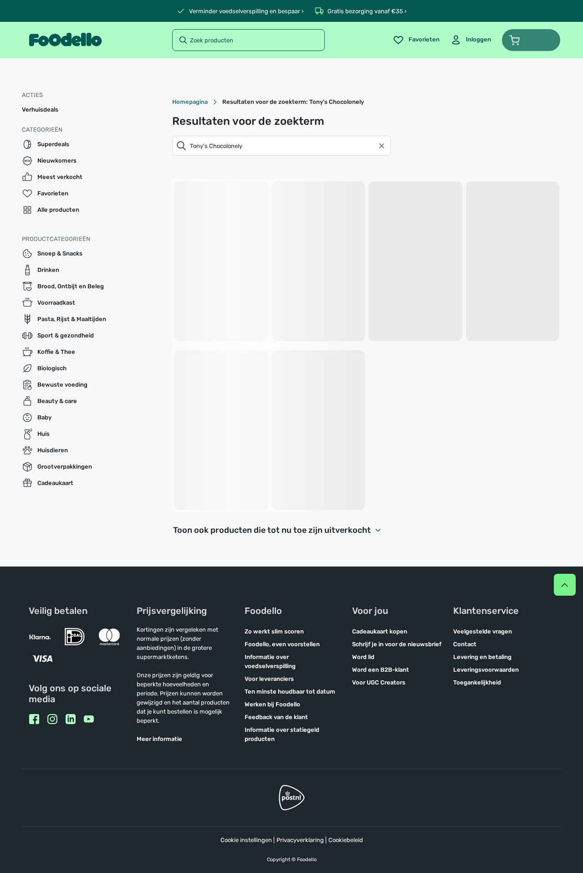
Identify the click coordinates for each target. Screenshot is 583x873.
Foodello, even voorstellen (282, 644)
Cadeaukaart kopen (379, 631)
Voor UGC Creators (378, 682)
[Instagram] (52, 719)
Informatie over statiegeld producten (282, 734)
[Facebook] (34, 719)
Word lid (363, 656)
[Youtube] (88, 719)
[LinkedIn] (70, 719)
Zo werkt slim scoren (274, 631)
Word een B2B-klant (380, 669)
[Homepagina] (65, 40)
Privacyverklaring (300, 840)
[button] (531, 40)
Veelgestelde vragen (482, 631)
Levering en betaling (482, 656)
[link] (470, 40)
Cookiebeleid (345, 840)
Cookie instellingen (246, 840)
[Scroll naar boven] (565, 585)
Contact (464, 644)
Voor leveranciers (269, 678)
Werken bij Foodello (272, 704)
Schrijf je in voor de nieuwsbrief (396, 644)
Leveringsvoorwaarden (486, 669)
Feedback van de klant (276, 717)
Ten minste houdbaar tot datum (290, 691)
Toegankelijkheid (477, 682)
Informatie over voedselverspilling (270, 661)
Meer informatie (159, 738)
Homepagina (190, 101)
